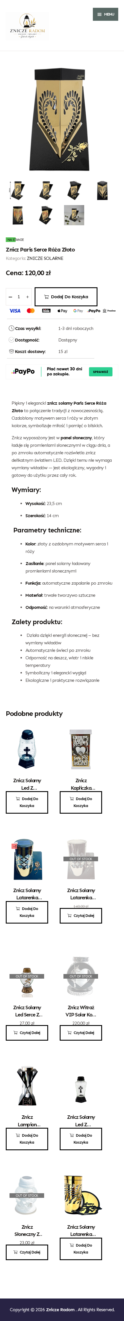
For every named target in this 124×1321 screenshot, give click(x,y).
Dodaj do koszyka (69, 296)
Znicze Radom (61, 1309)
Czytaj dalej (84, 915)
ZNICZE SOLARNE (45, 258)
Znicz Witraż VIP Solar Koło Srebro (80, 1014)
